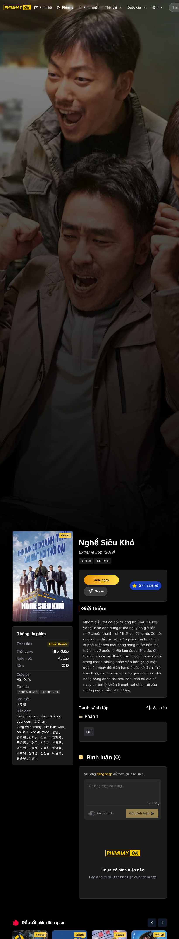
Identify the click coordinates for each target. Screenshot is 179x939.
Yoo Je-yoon (40, 732)
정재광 (33, 753)
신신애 (45, 742)
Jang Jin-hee (50, 716)
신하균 (56, 742)
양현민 (21, 747)
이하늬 (21, 753)
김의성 (33, 737)
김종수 (45, 737)
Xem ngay (101, 580)
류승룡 (21, 742)
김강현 (21, 737)
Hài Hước (85, 560)
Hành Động (103, 560)
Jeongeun (24, 721)
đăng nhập (104, 774)
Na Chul (22, 732)
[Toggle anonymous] (91, 813)
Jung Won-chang (29, 727)
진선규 (45, 753)
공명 (55, 732)
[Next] (162, 922)
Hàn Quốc (24, 679)
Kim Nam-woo (54, 727)
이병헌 (21, 704)
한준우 (21, 758)
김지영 (56, 737)
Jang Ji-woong (28, 716)
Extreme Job (50, 691)
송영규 (33, 742)
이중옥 (56, 747)
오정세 (33, 747)
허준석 (33, 758)
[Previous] (152, 922)
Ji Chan (39, 721)
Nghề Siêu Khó (28, 691)
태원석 (56, 753)
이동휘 (45, 747)
